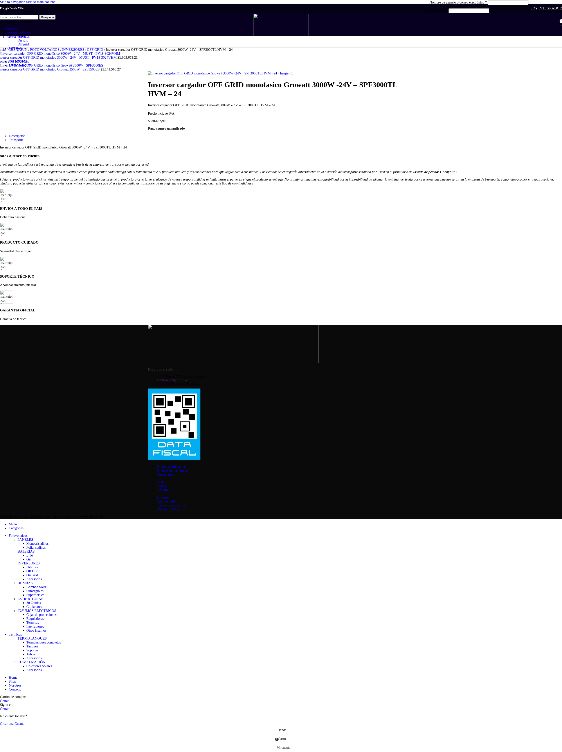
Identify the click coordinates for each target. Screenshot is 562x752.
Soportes (32, 650)
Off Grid (32, 571)
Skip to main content (40, 2)
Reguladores (35, 618)
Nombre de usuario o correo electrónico (458, 2)
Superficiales (35, 595)
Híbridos (32, 567)
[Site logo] (281, 36)
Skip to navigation (13, 2)
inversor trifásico (18, 33)
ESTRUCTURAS (30, 599)
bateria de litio (16, 37)
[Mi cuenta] (544, 24)
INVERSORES (29, 563)
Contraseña (438, 10)
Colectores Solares (39, 666)
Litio (21, 53)
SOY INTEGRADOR (546, 8)
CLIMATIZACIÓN (31, 662)
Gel (20, 57)
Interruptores (35, 626)
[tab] (17, 136)
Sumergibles (34, 591)
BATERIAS (26, 551)
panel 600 (13, 29)
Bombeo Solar (36, 587)
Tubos (30, 654)
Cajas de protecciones (41, 614)
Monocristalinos (37, 543)
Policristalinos (36, 547)
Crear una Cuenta (12, 723)
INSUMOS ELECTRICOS (37, 611)
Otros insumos (36, 630)
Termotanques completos (43, 642)
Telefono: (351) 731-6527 (173, 380)
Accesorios (34, 579)
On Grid (32, 575)
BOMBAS (25, 583)
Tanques (32, 646)
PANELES (25, 539)
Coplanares (34, 607)
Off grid (23, 44)
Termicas (32, 622)
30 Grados (33, 603)
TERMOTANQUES (32, 638)
